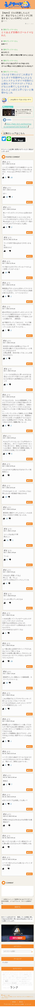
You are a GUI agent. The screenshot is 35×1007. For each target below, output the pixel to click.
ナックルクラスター (13, 981)
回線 (23, 981)
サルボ (16, 984)
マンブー (13, 977)
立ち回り (14, 983)
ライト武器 (26, 976)
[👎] (9, 177)
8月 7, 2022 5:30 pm (8, 695)
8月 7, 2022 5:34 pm (8, 721)
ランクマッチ (6, 972)
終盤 (4, 974)
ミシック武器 (21, 983)
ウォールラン (7, 984)
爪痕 (10, 977)
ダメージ (25, 984)
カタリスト (19, 977)
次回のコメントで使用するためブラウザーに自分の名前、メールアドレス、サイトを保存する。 (16, 901)
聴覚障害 (26, 974)
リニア (7, 974)
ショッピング (12, 979)
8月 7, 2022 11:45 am (8, 285)
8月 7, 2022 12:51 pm (8, 487)
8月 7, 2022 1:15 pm (10, 531)
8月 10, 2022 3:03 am (8, 837)
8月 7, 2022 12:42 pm (8, 396)
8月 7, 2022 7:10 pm (9, 673)
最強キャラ (27, 983)
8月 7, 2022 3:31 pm (8, 615)
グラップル (28, 972)
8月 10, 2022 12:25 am (10, 239)
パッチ (8, 987)
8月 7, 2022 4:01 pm (10, 371)
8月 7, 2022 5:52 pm (9, 572)
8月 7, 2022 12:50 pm (9, 438)
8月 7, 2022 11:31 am (9, 189)
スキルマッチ (22, 972)
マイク (28, 977)
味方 (6, 981)
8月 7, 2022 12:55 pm (9, 509)
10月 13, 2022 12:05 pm (9, 859)
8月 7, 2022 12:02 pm (8, 308)
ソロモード (18, 979)
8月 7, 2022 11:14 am (8, 164)
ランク (14, 987)
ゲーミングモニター (14, 974)
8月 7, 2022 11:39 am (8, 263)
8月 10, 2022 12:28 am (9, 796)
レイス (25, 977)
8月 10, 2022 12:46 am (10, 777)
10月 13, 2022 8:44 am (10, 816)
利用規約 (14, 1001)
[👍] (3, 177)
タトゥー (16, 972)
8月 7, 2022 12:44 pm (9, 209)
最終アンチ (27, 981)
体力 (7, 979)
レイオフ (20, 984)
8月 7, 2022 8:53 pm (10, 595)
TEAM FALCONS (7, 983)
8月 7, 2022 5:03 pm (8, 645)
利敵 (13, 976)
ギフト (12, 984)
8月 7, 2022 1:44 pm (10, 552)
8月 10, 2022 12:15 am (9, 753)
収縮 (20, 981)
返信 (30, 182)
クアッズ (21, 976)
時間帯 (23, 979)
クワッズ (21, 974)
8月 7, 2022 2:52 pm (9, 342)
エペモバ (16, 976)
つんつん (12, 972)
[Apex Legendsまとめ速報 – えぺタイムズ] (17, 7)
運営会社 (21, 1001)
